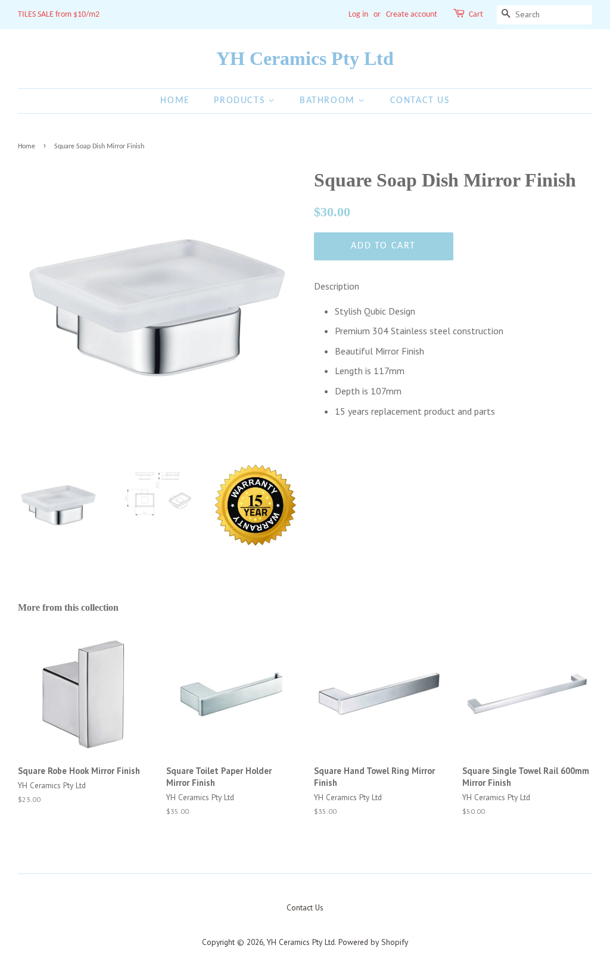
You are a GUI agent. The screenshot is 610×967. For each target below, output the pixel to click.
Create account (411, 14)
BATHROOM (329, 100)
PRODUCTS (240, 100)
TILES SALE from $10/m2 (58, 14)
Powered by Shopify (373, 942)
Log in (358, 14)
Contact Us (420, 100)
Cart (476, 14)
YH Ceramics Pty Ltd (305, 58)
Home (174, 100)
